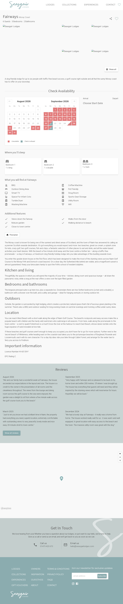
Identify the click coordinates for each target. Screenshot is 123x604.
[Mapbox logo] (6, 508)
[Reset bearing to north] (120, 460)
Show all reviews (11, 433)
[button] (9, 101)
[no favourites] (119, 4)
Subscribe (102, 576)
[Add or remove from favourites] (116, 18)
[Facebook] (77, 584)
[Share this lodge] (110, 18)
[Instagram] (73, 584)
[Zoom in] (120, 453)
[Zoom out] (120, 457)
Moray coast (13, 242)
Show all (112, 69)
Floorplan (14, 235)
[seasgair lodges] (61, 594)
